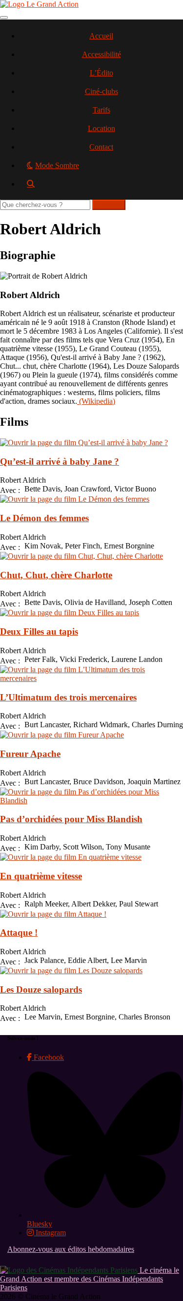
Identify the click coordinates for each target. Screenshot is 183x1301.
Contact (101, 147)
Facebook (48, 1057)
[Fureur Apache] (62, 735)
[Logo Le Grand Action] (39, 4)
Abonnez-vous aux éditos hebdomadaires (70, 1249)
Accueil (101, 36)
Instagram (50, 1232)
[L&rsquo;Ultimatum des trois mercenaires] (91, 678)
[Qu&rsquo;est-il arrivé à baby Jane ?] (84, 442)
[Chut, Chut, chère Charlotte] (81, 556)
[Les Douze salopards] (71, 970)
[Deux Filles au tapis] (69, 612)
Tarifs (101, 110)
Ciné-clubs (101, 91)
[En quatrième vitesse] (71, 857)
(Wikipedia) (96, 401)
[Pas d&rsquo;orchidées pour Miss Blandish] (91, 800)
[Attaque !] (53, 914)
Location (101, 128)
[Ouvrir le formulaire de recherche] (101, 187)
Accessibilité (101, 54)
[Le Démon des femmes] (74, 499)
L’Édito (101, 73)
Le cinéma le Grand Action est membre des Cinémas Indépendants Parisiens (89, 1279)
